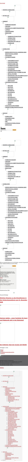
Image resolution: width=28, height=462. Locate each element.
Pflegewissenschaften (15, 77)
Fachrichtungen (9, 411)
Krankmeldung (9, 118)
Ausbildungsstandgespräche (7, 352)
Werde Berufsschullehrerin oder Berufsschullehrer (13, 408)
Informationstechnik (14, 70)
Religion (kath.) (12, 99)
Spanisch (10, 102)
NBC (2, 351)
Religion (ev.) (11, 97)
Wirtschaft (11, 80)
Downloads (8, 116)
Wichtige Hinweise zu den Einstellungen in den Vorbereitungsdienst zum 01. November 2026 (13, 300)
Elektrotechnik (13, 62)
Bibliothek (8, 119)
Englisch (10, 89)
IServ (2, 349)
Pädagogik (8, 55)
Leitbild (7, 29)
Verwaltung (11, 38)
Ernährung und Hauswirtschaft (18, 75)
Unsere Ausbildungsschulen (14, 107)
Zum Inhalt (2, 3)
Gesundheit (11, 69)
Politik (10, 95)
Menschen (8, 395)
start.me (3, 353)
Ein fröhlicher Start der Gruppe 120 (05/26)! (13, 344)
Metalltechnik (12, 74)
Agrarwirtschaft (13, 60)
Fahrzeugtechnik (13, 67)
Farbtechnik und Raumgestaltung (12, 415)
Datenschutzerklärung (12, 123)
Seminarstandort (10, 24)
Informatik (11, 90)
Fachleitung (11, 39)
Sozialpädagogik (13, 79)
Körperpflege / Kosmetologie (17, 72)
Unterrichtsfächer (10, 429)
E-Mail (1, 277)
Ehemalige (11, 43)
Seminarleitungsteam (14, 36)
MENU (2, 367)
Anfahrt (7, 26)
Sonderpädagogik (13, 100)
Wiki (6, 121)
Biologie (10, 85)
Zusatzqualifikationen (12, 105)
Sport (9, 104)
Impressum (8, 124)
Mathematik (11, 92)
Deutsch (10, 87)
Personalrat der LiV (14, 41)
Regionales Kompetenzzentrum (14, 28)
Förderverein (9, 31)
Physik (10, 94)
